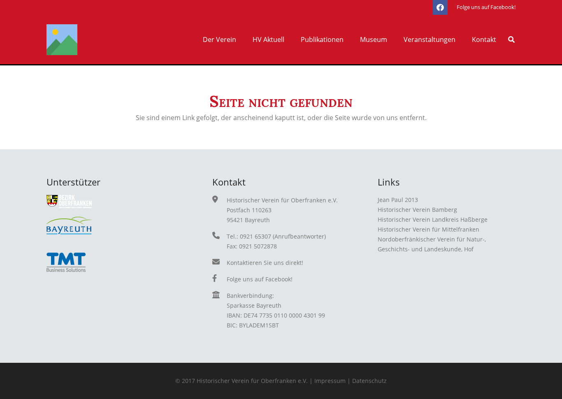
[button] (240, 39)
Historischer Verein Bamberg (417, 209)
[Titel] (61, 39)
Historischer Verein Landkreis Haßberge (433, 219)
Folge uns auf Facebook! (260, 279)
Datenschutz (369, 381)
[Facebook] (440, 7)
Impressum (330, 381)
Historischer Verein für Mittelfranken (428, 229)
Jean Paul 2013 (398, 200)
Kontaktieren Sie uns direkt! (265, 263)
